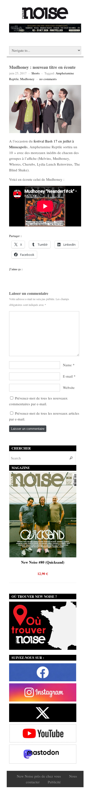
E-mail (68, 376)
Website (69, 387)
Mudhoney (27, 79)
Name (67, 364)
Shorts (35, 73)
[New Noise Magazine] (45, 16)
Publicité (54, 781)
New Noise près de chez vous (39, 776)
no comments (48, 79)
